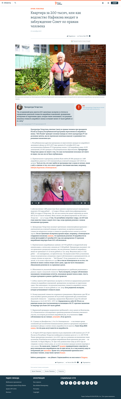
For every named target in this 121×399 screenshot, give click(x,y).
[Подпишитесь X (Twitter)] (70, 383)
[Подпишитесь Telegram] (79, 383)
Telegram (84, 357)
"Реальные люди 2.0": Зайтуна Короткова (47, 174)
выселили (47, 350)
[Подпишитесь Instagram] (83, 383)
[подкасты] (108, 3)
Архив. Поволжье (37, 9)
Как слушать (37, 382)
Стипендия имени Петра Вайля (16, 385)
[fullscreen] (88, 203)
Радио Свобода (38, 176)
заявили (50, 236)
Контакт (8, 392)
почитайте (56, 317)
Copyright (36, 392)
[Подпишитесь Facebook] (66, 383)
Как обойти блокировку (40, 385)
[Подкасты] (91, 383)
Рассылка (36, 389)
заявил (33, 328)
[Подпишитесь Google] (62, 383)
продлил (63, 346)
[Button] (71, 36)
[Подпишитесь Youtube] (74, 383)
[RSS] (87, 383)
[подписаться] (95, 383)
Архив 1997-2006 (11, 389)
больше (62, 353)
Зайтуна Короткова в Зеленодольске (44, 168)
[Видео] (103, 3)
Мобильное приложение (14, 382)
